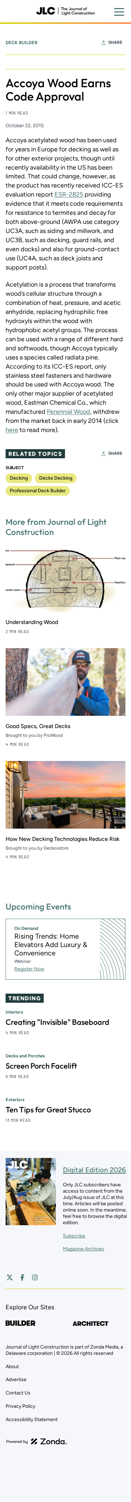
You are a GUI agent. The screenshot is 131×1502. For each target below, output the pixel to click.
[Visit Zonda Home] (37, 1441)
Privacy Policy (20, 1406)
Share (115, 42)
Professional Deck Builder (38, 491)
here (12, 430)
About (12, 1367)
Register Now (29, 969)
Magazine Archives (83, 1249)
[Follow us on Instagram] (35, 1277)
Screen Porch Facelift (41, 1066)
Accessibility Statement (32, 1419)
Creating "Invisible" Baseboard (57, 1022)
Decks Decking (55, 478)
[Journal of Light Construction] (65, 11)
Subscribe (74, 1236)
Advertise (16, 1380)
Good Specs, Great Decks (38, 726)
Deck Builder (21, 42)
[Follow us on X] (10, 1277)
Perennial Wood (68, 412)
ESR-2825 (68, 194)
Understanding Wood (32, 622)
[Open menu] (119, 12)
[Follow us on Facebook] (22, 1277)
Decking (19, 478)
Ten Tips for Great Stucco (48, 1110)
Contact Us (18, 1393)
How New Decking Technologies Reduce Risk (62, 839)
